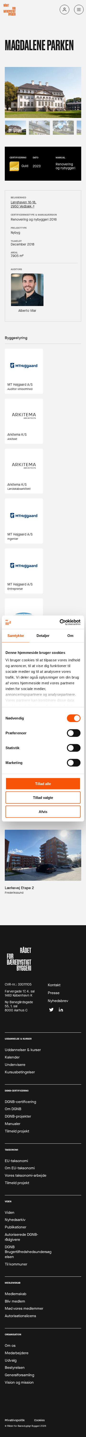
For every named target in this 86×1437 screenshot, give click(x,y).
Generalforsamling (19, 1375)
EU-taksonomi (16, 1161)
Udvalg (10, 1360)
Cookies (39, 1420)
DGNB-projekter (18, 1116)
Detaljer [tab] (43, 635)
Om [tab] (70, 635)
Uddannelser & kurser (23, 1049)
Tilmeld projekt (17, 1131)
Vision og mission (19, 1382)
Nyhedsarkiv (15, 1219)
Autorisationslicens (20, 1316)
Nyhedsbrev (58, 1000)
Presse (53, 993)
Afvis (43, 811)
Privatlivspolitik (15, 1420)
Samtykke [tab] (15, 635)
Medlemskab (15, 1294)
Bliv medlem (15, 1301)
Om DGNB (13, 1109)
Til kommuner (16, 1264)
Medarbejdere (16, 1353)
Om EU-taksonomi (20, 1168)
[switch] (74, 733)
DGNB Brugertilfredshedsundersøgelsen (28, 1252)
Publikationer (15, 1227)
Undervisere (15, 1064)
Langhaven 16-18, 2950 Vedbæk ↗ (23, 205)
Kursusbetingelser (20, 1072)
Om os (10, 1345)
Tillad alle (43, 783)
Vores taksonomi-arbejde (25, 1175)
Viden (9, 1212)
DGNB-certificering (20, 1101)
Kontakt (54, 985)
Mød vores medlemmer (24, 1308)
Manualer (12, 1123)
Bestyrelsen (15, 1367)
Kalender (12, 1057)
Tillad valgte (43, 798)
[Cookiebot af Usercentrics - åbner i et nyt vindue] (61, 622)
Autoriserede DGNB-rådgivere (21, 1237)
